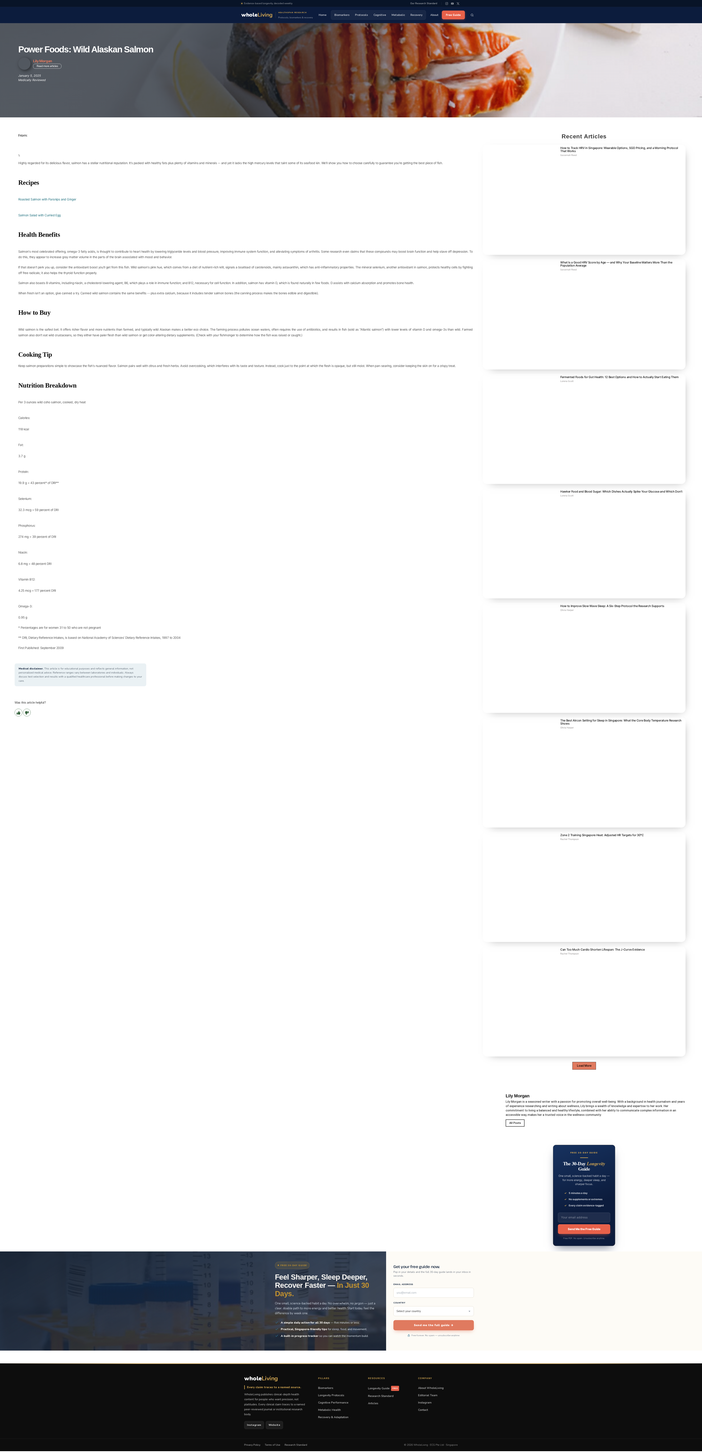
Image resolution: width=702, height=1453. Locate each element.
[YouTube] (452, 3)
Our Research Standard (423, 3)
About (434, 15)
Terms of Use (272, 1445)
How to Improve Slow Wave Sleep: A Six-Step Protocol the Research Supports (612, 606)
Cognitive (379, 15)
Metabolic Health (329, 1410)
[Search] (472, 15)
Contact (423, 1410)
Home (323, 15)
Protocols (361, 15)
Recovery (416, 15)
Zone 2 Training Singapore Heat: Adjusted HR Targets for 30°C (602, 835)
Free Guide (453, 15)
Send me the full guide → (433, 1325)
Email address (403, 1284)
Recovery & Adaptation (333, 1417)
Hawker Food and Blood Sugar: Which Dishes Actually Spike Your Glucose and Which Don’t (621, 491)
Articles (373, 1403)
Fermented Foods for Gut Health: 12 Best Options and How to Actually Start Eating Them (619, 377)
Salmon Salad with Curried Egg (39, 215)
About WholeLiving (431, 1388)
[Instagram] (446, 3)
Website (274, 1425)
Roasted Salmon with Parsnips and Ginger (47, 199)
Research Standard (381, 1396)
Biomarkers (342, 15)
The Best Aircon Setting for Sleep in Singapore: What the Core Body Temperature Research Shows (621, 722)
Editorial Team (427, 1395)
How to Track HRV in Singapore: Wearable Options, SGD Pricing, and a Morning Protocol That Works (619, 149)
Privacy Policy (252, 1445)
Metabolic (398, 15)
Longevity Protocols (331, 1395)
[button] (584, 1066)
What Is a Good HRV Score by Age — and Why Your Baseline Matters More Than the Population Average (616, 264)
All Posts (515, 1123)
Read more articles (47, 66)
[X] (458, 3)
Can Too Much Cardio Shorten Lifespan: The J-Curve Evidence (602, 949)
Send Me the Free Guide (584, 1229)
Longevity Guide (383, 1388)
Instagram (254, 1425)
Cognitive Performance (333, 1402)
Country (399, 1302)
